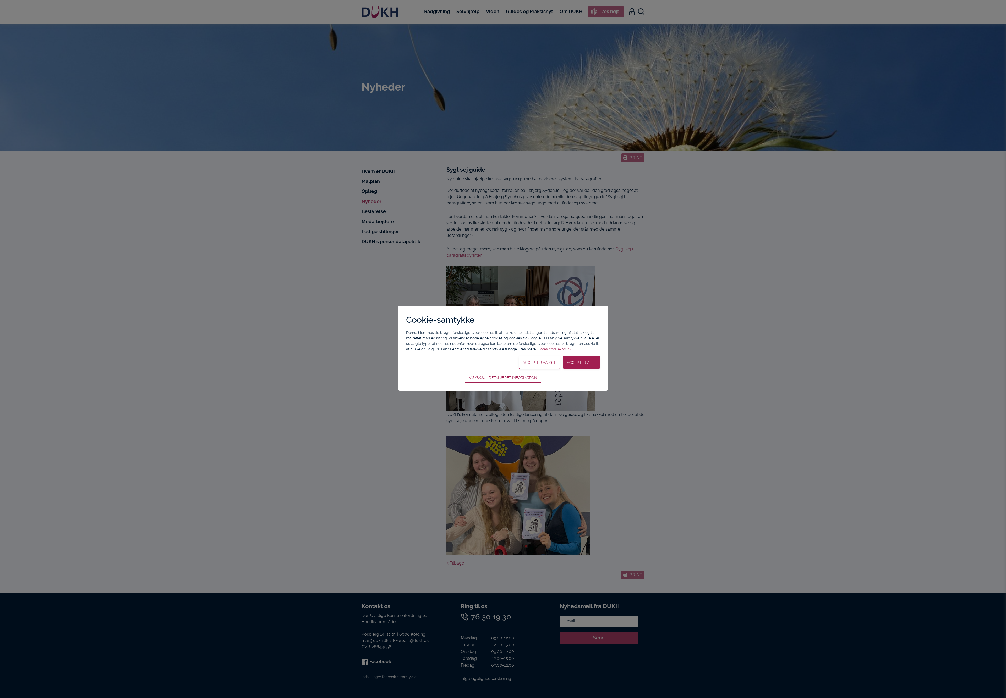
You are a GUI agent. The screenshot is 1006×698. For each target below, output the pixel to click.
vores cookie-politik (555, 349)
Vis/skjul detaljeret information (503, 378)
